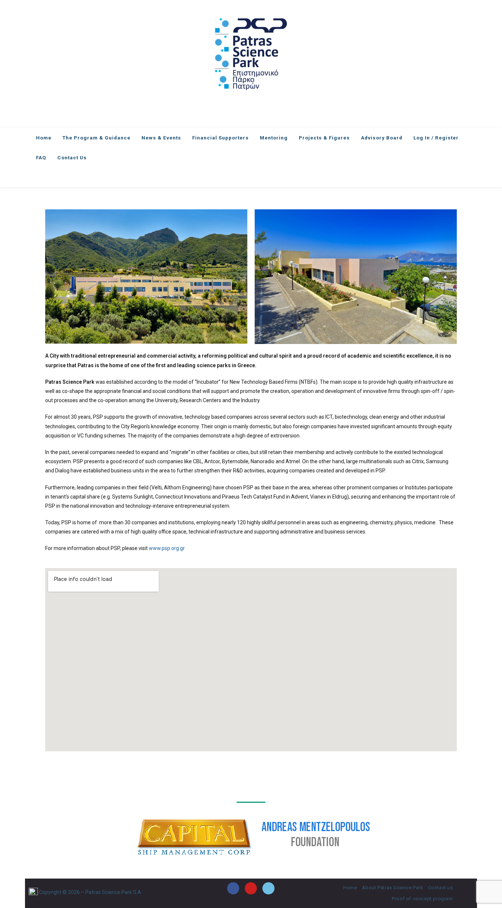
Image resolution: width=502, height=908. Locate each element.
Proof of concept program (422, 898)
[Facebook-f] (233, 888)
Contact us (440, 887)
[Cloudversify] (268, 888)
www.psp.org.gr (167, 548)
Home (350, 887)
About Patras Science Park (392, 887)
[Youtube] (251, 888)
